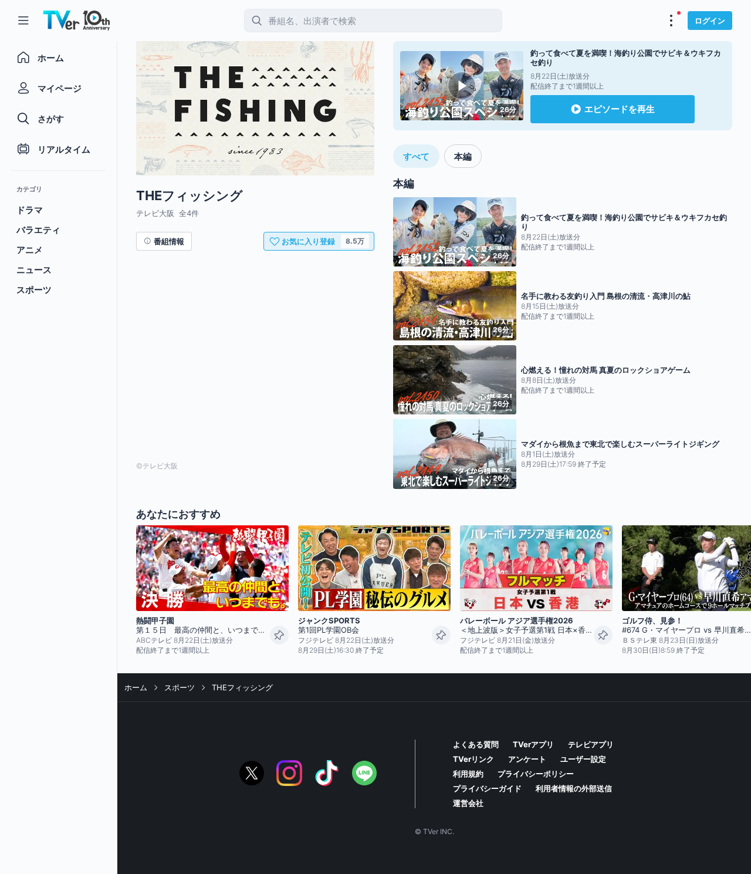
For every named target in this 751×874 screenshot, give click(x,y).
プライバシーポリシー (536, 773)
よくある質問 (476, 744)
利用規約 (468, 773)
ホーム (135, 687)
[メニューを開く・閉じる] (671, 20)
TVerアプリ (533, 744)
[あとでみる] (279, 635)
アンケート (527, 759)
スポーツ (179, 687)
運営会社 (468, 803)
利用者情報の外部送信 (574, 788)
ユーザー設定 (583, 759)
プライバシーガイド (487, 788)
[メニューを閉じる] (23, 20)
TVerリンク (473, 759)
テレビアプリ (591, 744)
